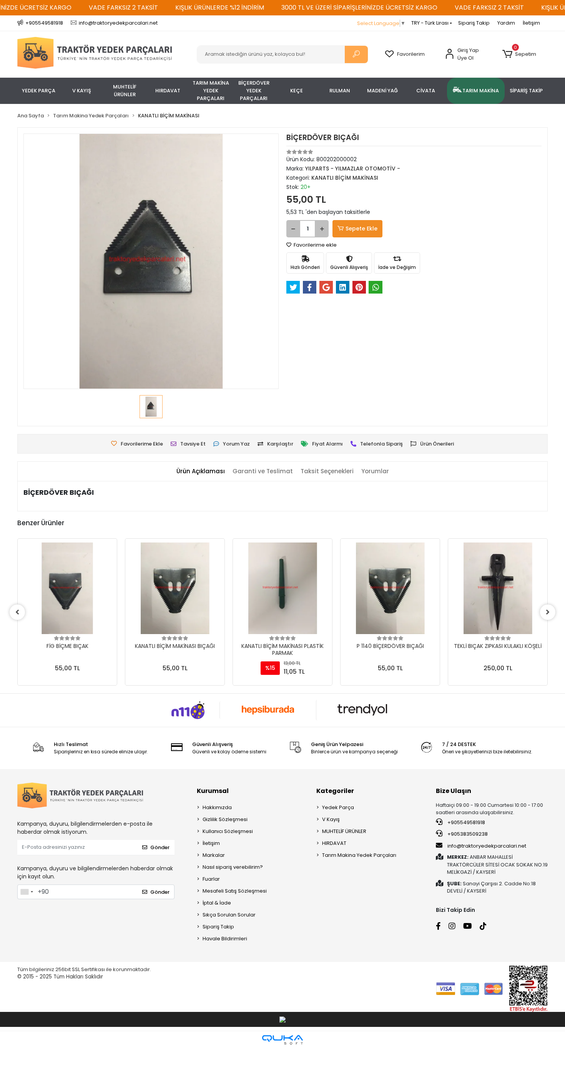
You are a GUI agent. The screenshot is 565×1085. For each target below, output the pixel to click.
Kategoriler (335, 790)
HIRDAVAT (334, 843)
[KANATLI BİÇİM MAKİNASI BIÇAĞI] (175, 588)
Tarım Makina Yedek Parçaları (359, 855)
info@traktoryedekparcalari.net (486, 846)
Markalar (214, 855)
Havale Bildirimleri (225, 938)
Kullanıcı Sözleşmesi (228, 831)
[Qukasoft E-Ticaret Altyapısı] (282, 1040)
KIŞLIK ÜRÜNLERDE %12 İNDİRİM (219, 7)
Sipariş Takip (474, 23)
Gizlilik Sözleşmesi (225, 819)
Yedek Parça (338, 807)
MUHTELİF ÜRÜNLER (344, 831)
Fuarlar (211, 879)
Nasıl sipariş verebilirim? (233, 867)
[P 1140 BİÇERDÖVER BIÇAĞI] (390, 588)
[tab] (200, 471)
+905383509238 (467, 834)
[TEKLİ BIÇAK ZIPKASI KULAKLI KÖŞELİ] (497, 588)
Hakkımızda (217, 807)
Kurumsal (213, 790)
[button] (519, 54)
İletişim (531, 23)
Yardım (506, 23)
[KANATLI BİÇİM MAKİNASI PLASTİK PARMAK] (282, 588)
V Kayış (331, 819)
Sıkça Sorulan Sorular (229, 914)
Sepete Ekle (361, 228)
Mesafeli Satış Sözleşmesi (235, 891)
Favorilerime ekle (314, 245)
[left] (17, 612)
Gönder (160, 847)
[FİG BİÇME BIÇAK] (67, 588)
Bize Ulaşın (453, 790)
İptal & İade (217, 902)
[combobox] (26, 892)
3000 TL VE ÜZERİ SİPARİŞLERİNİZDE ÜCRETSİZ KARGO (359, 7)
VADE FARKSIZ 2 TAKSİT (123, 7)
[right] (548, 612)
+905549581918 (465, 822)
